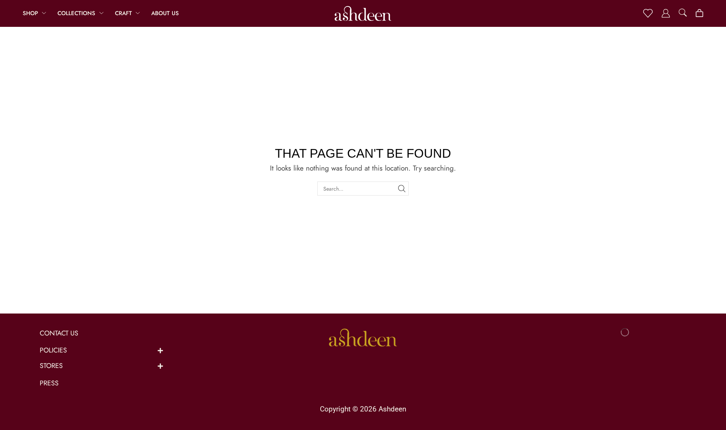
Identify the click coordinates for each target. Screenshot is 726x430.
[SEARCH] (402, 189)
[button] (648, 13)
